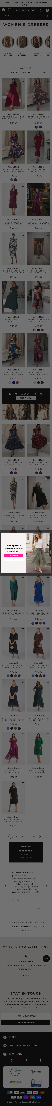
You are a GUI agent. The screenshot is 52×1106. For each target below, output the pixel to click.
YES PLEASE (13, 555)
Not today (13, 559)
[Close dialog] (49, 534)
